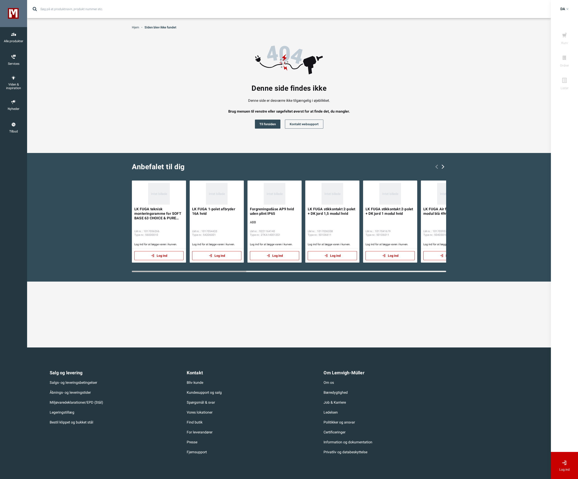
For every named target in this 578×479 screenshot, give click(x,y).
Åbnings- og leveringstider (70, 392)
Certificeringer (334, 432)
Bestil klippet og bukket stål (71, 422)
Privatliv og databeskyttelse (345, 452)
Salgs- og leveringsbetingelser (73, 382)
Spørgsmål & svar (201, 402)
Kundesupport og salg (204, 392)
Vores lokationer (199, 412)
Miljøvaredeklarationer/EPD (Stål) (76, 402)
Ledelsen (331, 412)
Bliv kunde (195, 382)
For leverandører (199, 432)
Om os (329, 382)
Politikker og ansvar (339, 422)
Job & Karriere (335, 402)
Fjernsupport (197, 452)
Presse (192, 442)
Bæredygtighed (336, 392)
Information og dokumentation (348, 442)
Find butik (195, 422)
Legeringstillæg (62, 412)
